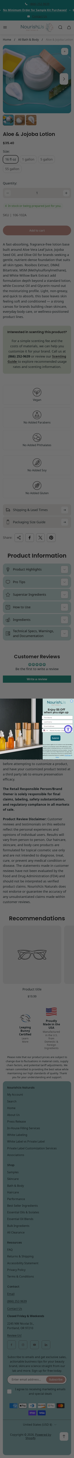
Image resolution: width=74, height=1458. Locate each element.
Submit (55, 738)
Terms (57, 757)
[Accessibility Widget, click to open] (68, 729)
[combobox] (45, 730)
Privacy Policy (68, 755)
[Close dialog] (71, 701)
